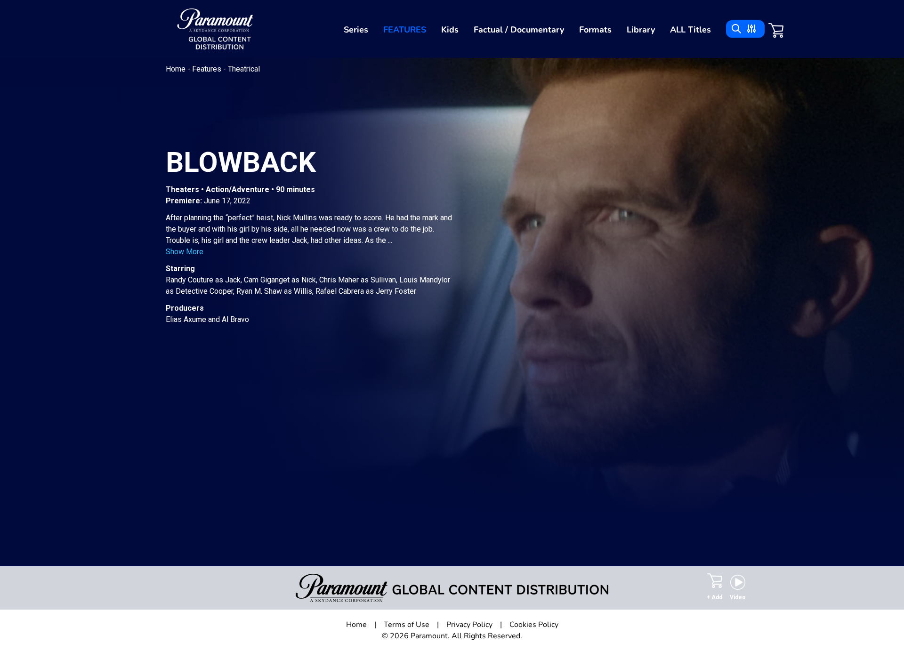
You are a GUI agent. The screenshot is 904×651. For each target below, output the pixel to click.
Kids (450, 29)
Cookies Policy (533, 624)
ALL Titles (690, 29)
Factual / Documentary (519, 29)
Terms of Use (406, 624)
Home (176, 68)
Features (404, 29)
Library (641, 29)
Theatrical (244, 68)
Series (356, 29)
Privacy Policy (469, 624)
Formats (595, 29)
